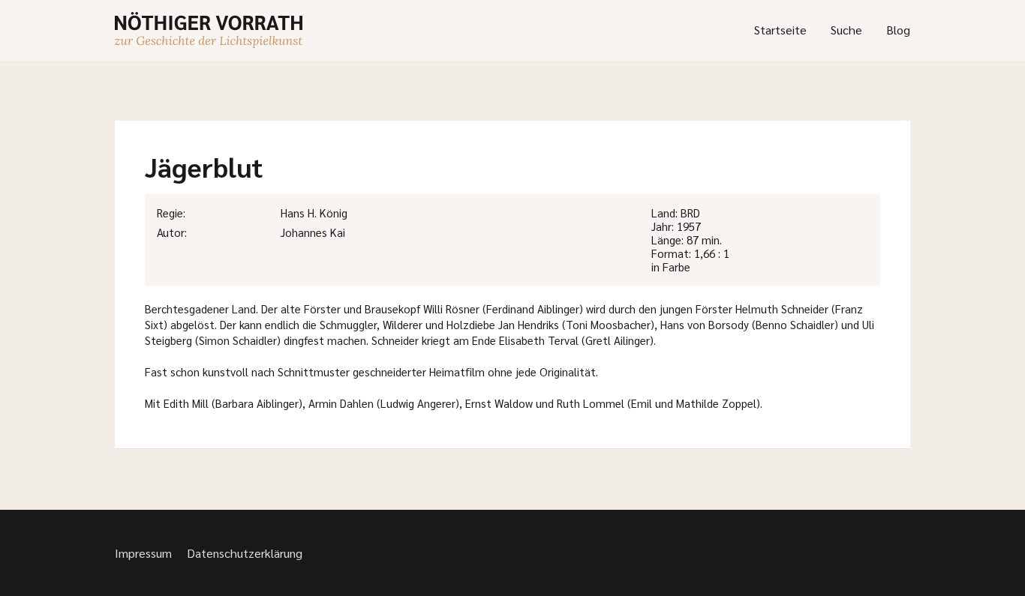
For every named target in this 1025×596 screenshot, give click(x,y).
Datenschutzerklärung (244, 553)
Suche (846, 29)
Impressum (143, 553)
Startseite (780, 29)
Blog (898, 29)
